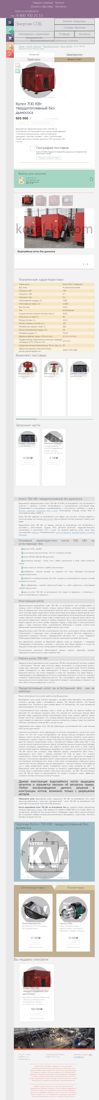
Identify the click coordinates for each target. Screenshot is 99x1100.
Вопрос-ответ (74, 59)
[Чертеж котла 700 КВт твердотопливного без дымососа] (45, 855)
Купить (21, 123)
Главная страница (43, 2)
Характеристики (74, 55)
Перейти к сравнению (10, 53)
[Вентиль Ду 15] (54, 370)
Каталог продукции (74, 21)
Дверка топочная (78, 373)
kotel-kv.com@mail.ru (27, 11)
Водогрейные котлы (51, 46)
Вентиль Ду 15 (51, 373)
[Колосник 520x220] (54, 440)
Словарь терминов (74, 27)
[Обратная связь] (15, 2)
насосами (35, 532)
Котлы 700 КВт (66, 46)
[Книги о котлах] (19, 2)
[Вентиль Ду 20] (28, 370)
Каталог (59, 2)
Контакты (60, 6)
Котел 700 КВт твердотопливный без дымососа (35, 991)
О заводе (64, 34)
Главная (22, 46)
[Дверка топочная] (80, 370)
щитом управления (63, 532)
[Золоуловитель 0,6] (36, 910)
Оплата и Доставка (42, 6)
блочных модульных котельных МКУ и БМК (38, 511)
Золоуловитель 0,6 (31, 923)
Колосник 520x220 (53, 443)
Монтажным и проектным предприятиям (34, 36)
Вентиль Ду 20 (25, 373)
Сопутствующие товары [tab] (33, 888)
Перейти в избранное (10, 45)
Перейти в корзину (10, 37)
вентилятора (48, 519)
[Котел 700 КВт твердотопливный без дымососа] (43, 96)
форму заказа (36, 810)
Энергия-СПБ (28, 24)
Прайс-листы (34, 59)
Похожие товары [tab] (75, 888)
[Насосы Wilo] (73, 910)
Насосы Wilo (66, 923)
